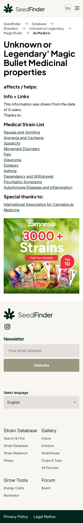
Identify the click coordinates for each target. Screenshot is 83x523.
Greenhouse (50, 453)
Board (46, 488)
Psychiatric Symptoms (23, 182)
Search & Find (14, 438)
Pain (7, 154)
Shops (8, 460)
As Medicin (41, 33)
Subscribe (41, 365)
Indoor (46, 438)
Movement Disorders (22, 148)
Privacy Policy (16, 516)
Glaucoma (12, 159)
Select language (16, 392)
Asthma (10, 171)
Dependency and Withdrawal (28, 176)
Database (39, 24)
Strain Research (15, 453)
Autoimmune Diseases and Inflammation (38, 187)
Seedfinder (12, 24)
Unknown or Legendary (46, 28)
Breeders (11, 28)
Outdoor (48, 446)
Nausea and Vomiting (22, 132)
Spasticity (12, 143)
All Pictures (50, 468)
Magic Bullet (13, 33)
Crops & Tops (52, 460)
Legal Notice (44, 516)
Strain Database (16, 446)
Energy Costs (14, 488)
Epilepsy (11, 165)
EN (67, 8)
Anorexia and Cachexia (24, 137)
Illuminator (11, 495)
